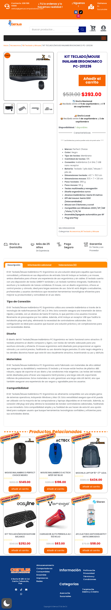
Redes (39, 581)
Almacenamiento (45, 565)
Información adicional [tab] (39, 265)
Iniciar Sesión (103, 30)
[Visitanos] (91, 6)
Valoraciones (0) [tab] (68, 265)
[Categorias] (103, 38)
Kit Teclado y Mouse (32, 45)
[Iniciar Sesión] (103, 27)
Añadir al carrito (92, 80)
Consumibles (43, 571)
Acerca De (65, 593)
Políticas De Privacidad (89, 572)
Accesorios (15, 45)
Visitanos (102, 3)
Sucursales (65, 596)
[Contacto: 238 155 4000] (6, 6)
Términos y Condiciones (89, 578)
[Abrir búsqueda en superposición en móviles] (58, 29)
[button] (49, 56)
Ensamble (41, 574)
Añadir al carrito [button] (20, 489)
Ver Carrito (93, 30)
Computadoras (44, 568)
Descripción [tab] (14, 265)
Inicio (6, 45)
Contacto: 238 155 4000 (20, 4)
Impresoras (42, 578)
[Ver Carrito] (92, 27)
